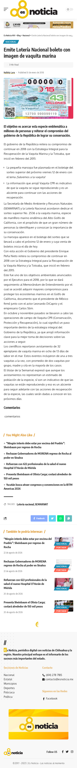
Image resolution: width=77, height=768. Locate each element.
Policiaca (9, 692)
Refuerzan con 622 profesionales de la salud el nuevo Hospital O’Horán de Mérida (25, 584)
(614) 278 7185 (54, 675)
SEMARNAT (41, 504)
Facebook (51, 698)
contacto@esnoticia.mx (59, 679)
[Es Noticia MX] (33, 9)
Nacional (11, 42)
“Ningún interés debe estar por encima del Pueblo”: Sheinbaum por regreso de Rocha (28, 543)
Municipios (10, 683)
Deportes (9, 688)
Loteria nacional (25, 504)
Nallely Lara (9, 72)
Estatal (8, 679)
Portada (61, 547)
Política (8, 696)
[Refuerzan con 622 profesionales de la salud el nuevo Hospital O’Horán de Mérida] (64, 583)
